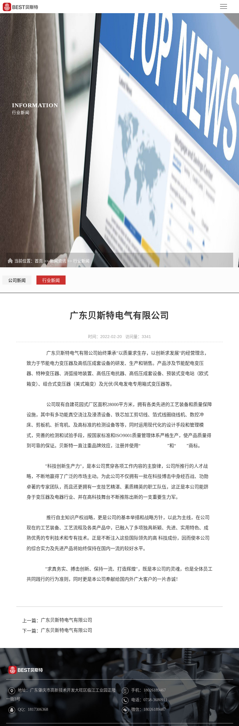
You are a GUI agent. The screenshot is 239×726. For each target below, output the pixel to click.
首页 (39, 261)
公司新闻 (17, 280)
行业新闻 (81, 261)
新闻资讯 (58, 261)
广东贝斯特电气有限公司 (66, 620)
